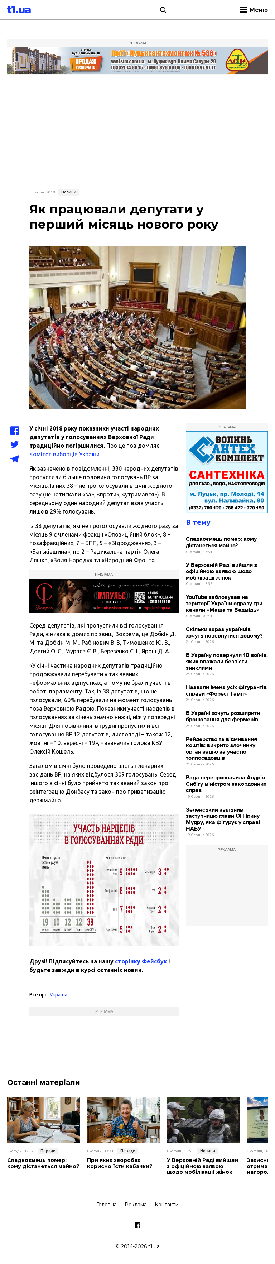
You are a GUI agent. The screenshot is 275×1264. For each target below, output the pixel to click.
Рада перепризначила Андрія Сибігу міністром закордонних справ (226, 784)
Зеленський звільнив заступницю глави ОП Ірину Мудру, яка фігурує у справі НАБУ (223, 819)
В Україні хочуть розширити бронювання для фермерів (223, 716)
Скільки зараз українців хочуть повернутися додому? (224, 632)
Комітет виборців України (64, 454)
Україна (58, 995)
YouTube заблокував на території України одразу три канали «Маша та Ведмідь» (224, 603)
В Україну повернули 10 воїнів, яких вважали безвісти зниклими (227, 661)
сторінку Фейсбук (141, 961)
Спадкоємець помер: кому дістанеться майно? (221, 542)
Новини (68, 192)
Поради (48, 1151)
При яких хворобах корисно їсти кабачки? (120, 1163)
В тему (198, 522)
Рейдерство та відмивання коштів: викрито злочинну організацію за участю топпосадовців (221, 748)
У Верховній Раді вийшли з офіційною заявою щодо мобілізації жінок (221, 571)
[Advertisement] (137, 131)
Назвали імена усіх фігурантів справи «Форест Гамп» (226, 690)
